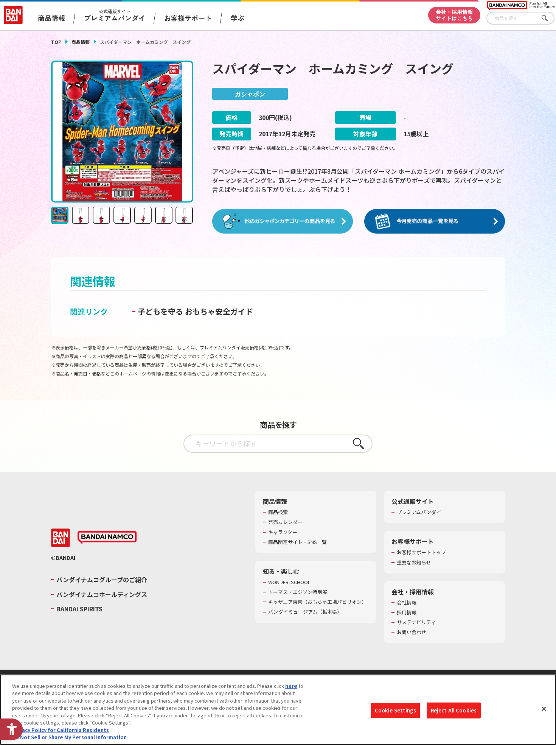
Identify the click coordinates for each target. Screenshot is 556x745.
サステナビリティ (416, 622)
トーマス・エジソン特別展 (297, 592)
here (291, 685)
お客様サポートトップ (421, 552)
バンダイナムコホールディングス (101, 594)
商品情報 (80, 42)
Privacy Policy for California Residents (60, 730)
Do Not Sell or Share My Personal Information (69, 737)
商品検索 (278, 512)
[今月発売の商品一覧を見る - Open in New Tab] (434, 221)
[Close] (544, 708)
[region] (278, 710)
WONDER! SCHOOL (289, 582)
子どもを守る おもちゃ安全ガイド (195, 311)
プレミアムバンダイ (419, 512)
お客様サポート (188, 17)
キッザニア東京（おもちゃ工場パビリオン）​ (317, 601)
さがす (549, 18)
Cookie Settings (395, 710)
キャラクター (282, 532)
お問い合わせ (411, 632)
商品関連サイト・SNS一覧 (297, 542)
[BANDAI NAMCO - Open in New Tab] (107, 538)
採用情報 (406, 612)
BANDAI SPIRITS (79, 609)
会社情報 (406, 602)
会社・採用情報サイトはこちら (454, 15)
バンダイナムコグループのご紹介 (101, 579)
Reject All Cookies (454, 710)
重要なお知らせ (414, 562)
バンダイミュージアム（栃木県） (305, 611)
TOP (56, 42)
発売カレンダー (285, 522)
